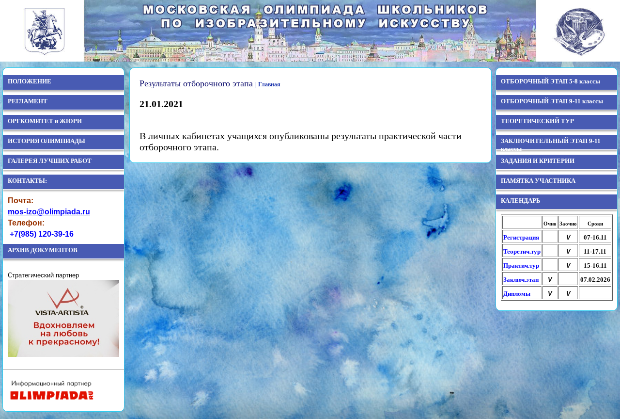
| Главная (267, 84)
